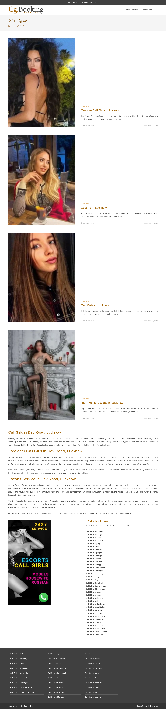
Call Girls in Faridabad (57, 673)
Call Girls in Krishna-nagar (95, 589)
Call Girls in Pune (92, 678)
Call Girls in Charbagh (94, 555)
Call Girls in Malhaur (93, 601)
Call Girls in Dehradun (57, 668)
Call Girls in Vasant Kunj (20, 673)
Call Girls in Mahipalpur (20, 668)
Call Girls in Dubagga (94, 564)
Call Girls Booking (27, 706)
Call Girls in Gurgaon (56, 687)
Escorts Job (154, 706)
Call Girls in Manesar (56, 697)
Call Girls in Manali (92, 673)
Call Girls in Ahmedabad (58, 658)
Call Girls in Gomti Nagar (95, 568)
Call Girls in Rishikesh (94, 682)
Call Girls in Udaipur (93, 697)
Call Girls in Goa (54, 678)
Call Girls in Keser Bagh (94, 583)
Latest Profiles (142, 706)
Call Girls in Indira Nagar (95, 574)
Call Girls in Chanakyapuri (21, 687)
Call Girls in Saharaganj (94, 625)
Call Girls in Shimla (92, 687)
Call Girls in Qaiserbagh (94, 613)
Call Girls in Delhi (17, 654)
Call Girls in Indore (92, 654)
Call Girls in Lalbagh (93, 592)
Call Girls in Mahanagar (94, 598)
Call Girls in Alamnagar (94, 540)
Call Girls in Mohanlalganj (95, 604)
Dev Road (23, 26)
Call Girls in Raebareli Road (96, 616)
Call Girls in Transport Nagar (96, 631)
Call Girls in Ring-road (94, 622)
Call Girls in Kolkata (93, 663)
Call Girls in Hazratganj (94, 571)
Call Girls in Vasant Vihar (20, 678)
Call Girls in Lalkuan (93, 595)
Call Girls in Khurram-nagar (96, 586)
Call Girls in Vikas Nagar (95, 634)
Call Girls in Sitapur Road (95, 628)
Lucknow (85, 106)
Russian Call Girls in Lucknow (101, 110)
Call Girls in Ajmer (55, 663)
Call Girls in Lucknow (95, 305)
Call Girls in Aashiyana (94, 531)
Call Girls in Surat (92, 692)
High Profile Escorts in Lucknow (102, 402)
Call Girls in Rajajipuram (95, 619)
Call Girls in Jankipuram (94, 577)
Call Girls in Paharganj (19, 682)
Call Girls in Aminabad (94, 549)
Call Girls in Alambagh (94, 537)
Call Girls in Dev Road (94, 561)
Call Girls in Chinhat (93, 559)
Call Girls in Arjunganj (94, 552)
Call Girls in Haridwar (56, 692)
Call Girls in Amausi (93, 546)
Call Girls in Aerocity (18, 658)
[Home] (9, 26)
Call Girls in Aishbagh (94, 534)
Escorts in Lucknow (94, 207)
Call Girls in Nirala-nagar (95, 610)
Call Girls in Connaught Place (22, 692)
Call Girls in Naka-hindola (95, 607)
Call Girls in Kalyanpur (94, 580)
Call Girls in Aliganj (93, 543)
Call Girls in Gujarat (56, 682)
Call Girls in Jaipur (92, 658)
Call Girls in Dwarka (18, 663)
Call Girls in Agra (54, 654)
